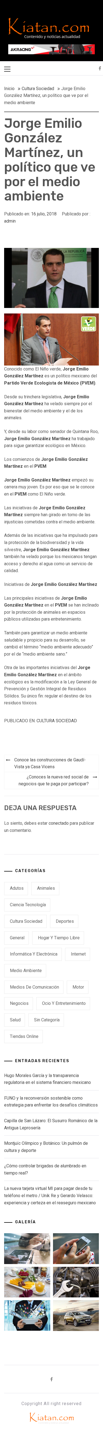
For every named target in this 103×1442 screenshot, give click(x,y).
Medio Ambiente (26, 970)
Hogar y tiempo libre (59, 937)
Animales (46, 888)
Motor (78, 987)
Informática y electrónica (33, 954)
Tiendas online (24, 1036)
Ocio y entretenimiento (64, 1003)
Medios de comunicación (34, 987)
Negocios (19, 1003)
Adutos (17, 888)
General (17, 937)
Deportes (65, 921)
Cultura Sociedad (57, 720)
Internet (78, 954)
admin (10, 221)
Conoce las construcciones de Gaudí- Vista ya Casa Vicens (50, 763)
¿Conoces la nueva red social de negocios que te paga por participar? (54, 780)
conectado (59, 823)
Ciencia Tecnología (28, 904)
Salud (15, 1019)
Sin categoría (47, 1019)
